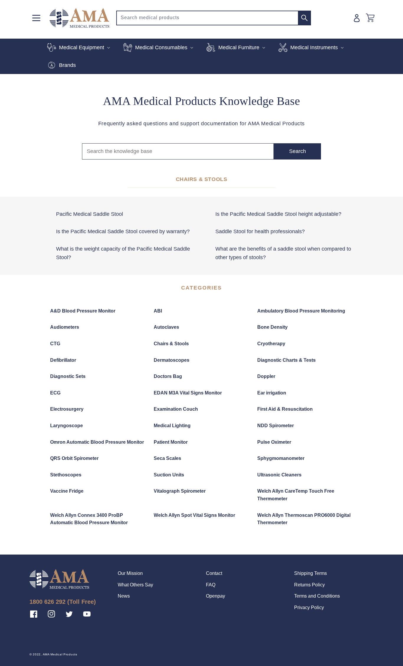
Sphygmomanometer (280, 458)
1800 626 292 (47, 601)
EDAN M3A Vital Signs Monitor (188, 392)
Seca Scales (167, 458)
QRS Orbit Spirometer (74, 458)
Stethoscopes (65, 474)
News (124, 595)
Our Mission (130, 573)
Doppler (266, 376)
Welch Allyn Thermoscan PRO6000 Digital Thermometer (303, 519)
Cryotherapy (271, 343)
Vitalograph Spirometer (180, 491)
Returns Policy (309, 584)
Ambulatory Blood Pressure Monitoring (301, 310)
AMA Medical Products (60, 654)
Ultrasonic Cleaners (279, 474)
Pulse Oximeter (274, 442)
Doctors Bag (168, 376)
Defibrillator (63, 360)
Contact (214, 573)
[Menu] (36, 18)
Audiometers (64, 327)
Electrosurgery (66, 409)
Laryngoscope (66, 425)
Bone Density (272, 327)
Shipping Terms (310, 573)
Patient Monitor (171, 442)
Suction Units (169, 474)
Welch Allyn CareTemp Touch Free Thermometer (295, 495)
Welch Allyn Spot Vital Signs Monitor (194, 515)
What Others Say (135, 584)
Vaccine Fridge (66, 491)
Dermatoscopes (171, 360)
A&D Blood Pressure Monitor (82, 310)
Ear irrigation (271, 392)
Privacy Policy (309, 607)
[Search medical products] (304, 18)
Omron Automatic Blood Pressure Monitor (97, 442)
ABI (158, 310)
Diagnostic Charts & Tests (286, 360)
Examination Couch (176, 409)
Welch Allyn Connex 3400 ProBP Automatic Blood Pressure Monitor (89, 519)
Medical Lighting (172, 425)
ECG (55, 392)
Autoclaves (166, 327)
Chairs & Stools (171, 343)
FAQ (210, 584)
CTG (55, 343)
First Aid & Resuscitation (285, 409)
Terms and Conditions (317, 595)
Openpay (215, 595)
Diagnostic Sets (68, 376)
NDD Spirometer (275, 425)
